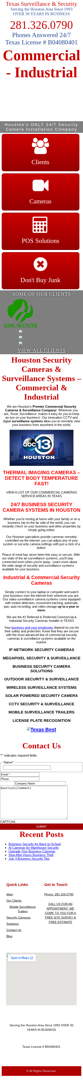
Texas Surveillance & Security (41, 4)
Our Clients (13, 900)
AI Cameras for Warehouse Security (34, 847)
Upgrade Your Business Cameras (32, 851)
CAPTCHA (7, 822)
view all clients (41, 350)
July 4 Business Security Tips (29, 858)
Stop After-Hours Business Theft (31, 855)
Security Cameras (18, 917)
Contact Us (13, 930)
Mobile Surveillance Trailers (23, 909)
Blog (9, 936)
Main (9, 894)
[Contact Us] (41, 729)
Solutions (12, 923)
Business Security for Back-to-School (35, 844)
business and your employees (32, 627)
